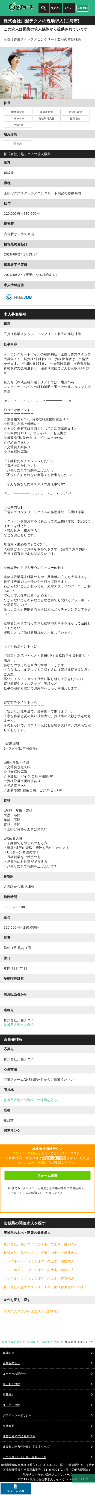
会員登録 (82, 7)
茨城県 (45, 1342)
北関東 (31, 1342)
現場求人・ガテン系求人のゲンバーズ (47, 1474)
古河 (57, 1342)
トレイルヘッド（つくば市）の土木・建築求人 (39, 1261)
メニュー (69, 8)
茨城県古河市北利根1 (20, 1025)
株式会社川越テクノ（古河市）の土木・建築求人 (40, 1244)
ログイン (55, 8)
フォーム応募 (47, 1175)
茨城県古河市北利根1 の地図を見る (30, 1100)
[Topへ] (83, 1479)
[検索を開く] (44, 8)
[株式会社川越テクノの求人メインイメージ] (47, 49)
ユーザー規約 (37, 1162)
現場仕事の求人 (12, 1342)
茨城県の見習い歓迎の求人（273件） (32, 1311)
